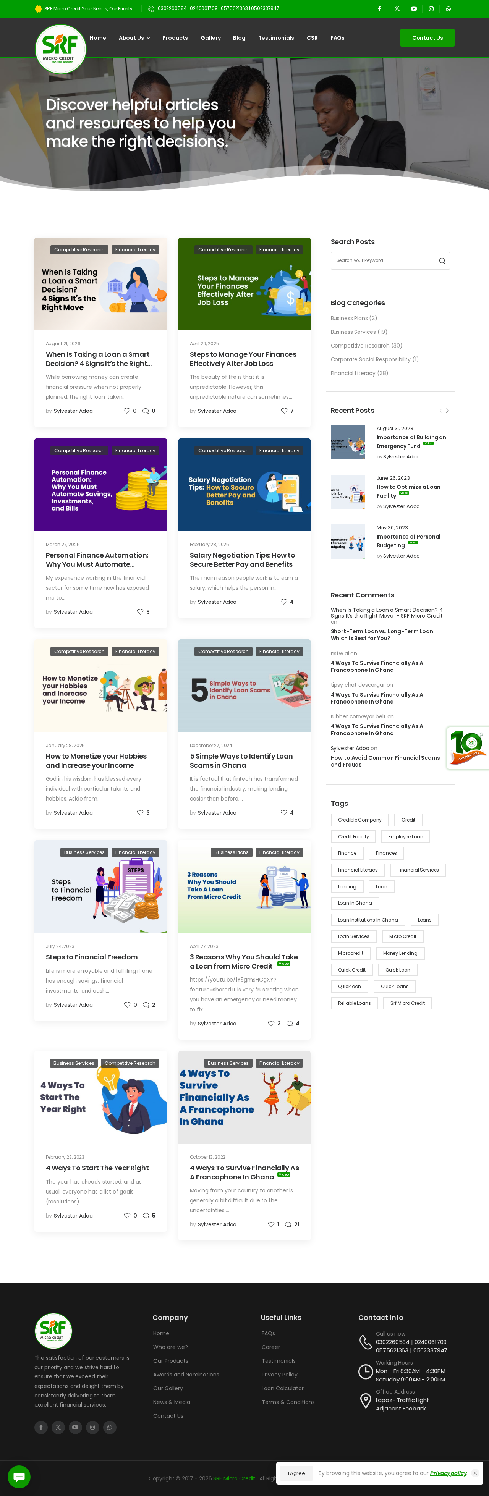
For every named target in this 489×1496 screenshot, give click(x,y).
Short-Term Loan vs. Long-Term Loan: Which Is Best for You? (383, 635)
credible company (360, 820)
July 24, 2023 (60, 946)
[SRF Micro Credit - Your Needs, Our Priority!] (60, 49)
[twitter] (396, 8)
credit (408, 820)
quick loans (394, 986)
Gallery (210, 38)
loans (425, 920)
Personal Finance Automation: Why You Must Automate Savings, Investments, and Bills (98, 564)
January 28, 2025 (65, 745)
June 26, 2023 (393, 478)
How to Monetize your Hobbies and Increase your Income (96, 760)
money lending (400, 953)
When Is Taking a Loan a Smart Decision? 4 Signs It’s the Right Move (98, 363)
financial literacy (358, 870)
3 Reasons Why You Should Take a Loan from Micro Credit (244, 961)
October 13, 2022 (208, 1157)
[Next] (447, 411)
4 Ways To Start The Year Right (97, 1168)
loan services (353, 936)
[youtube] (414, 8)
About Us (131, 38)
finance (347, 853)
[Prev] (441, 411)
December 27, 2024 (211, 745)
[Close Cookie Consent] (475, 1473)
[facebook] (379, 8)
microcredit (350, 953)
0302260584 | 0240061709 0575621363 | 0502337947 (412, 1346)
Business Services (353, 332)
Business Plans (349, 318)
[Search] (442, 261)
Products (175, 38)
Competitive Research (360, 345)
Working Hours (394, 1363)
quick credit (352, 970)
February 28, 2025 (210, 544)
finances (386, 853)
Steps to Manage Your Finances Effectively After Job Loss (243, 358)
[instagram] (431, 8)
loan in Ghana (355, 903)
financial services (418, 870)
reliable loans (354, 1003)
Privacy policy (448, 1473)
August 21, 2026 (63, 343)
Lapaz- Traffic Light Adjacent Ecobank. (402, 1404)
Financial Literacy (353, 373)
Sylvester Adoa (401, 456)
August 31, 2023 (395, 428)
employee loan (406, 836)
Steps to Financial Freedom (92, 957)
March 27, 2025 (63, 544)
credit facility (353, 836)
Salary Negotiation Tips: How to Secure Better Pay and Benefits (242, 559)
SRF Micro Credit (235, 1478)
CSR (312, 38)
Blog (239, 38)
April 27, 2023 (204, 946)
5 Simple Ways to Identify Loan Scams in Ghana (241, 760)
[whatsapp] (448, 8)
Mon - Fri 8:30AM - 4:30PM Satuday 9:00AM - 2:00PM (411, 1375)
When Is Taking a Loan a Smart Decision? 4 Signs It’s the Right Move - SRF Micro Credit (387, 612)
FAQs (337, 38)
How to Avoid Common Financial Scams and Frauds (385, 761)
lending (347, 886)
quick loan (398, 970)
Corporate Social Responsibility (371, 359)
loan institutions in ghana (368, 920)
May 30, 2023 (392, 527)
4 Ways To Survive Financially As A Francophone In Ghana (377, 666)
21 (297, 1224)
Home (98, 38)
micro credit (402, 936)
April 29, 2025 (204, 343)
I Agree (296, 1473)
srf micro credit (407, 1003)
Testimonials (276, 38)
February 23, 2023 (65, 1157)
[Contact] (367, 1342)
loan (381, 886)
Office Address (395, 1392)
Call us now (390, 1334)
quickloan (349, 986)
